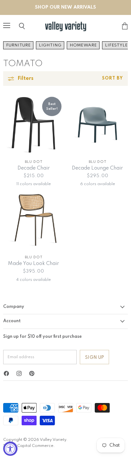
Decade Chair (33, 168)
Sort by (112, 78)
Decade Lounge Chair (97, 168)
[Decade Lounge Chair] (97, 124)
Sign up (94, 357)
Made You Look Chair (33, 263)
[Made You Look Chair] (33, 220)
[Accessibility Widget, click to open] (10, 449)
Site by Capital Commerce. (29, 446)
